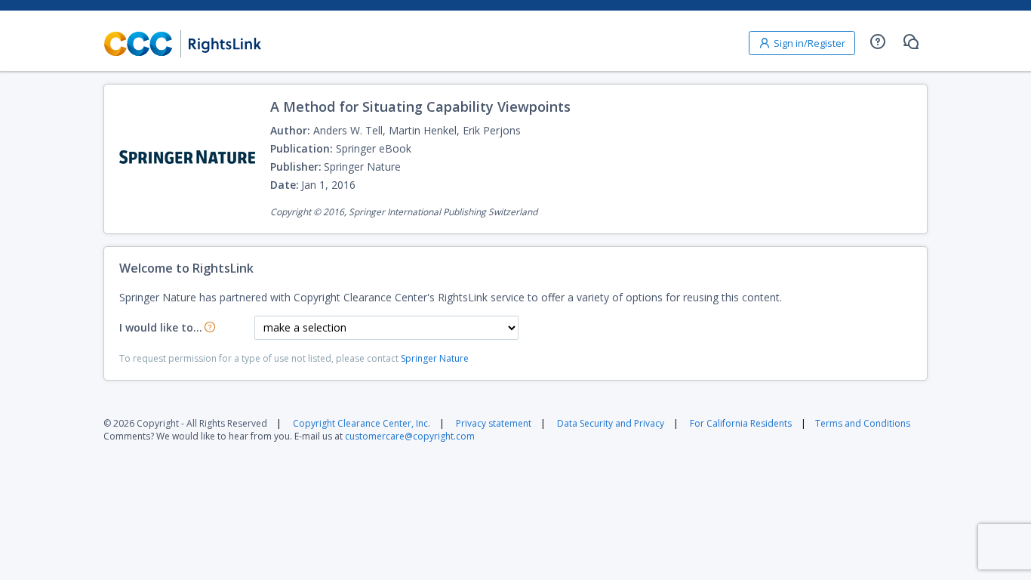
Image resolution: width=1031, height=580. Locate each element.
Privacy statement (493, 423)
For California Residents (741, 423)
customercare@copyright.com (410, 436)
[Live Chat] (911, 41)
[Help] (877, 41)
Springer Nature (435, 358)
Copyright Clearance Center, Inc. (361, 423)
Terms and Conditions (862, 423)
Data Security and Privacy (610, 423)
